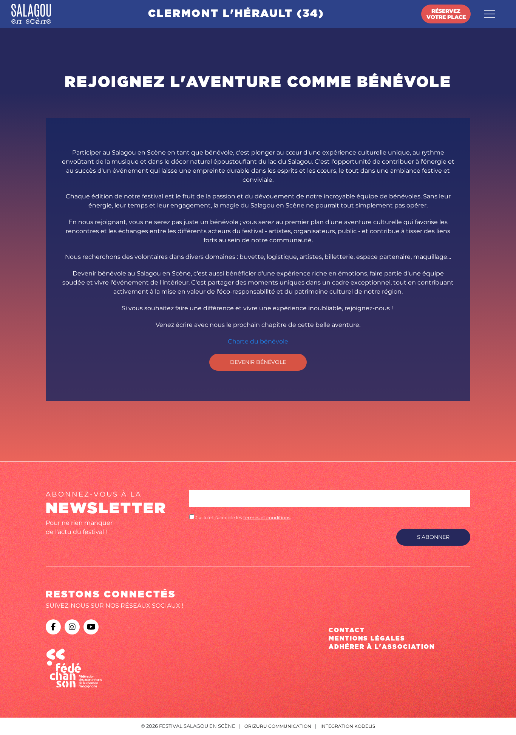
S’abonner (433, 537)
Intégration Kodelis (347, 726)
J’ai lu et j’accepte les (242, 517)
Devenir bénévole (258, 362)
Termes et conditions (266, 517)
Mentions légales (367, 639)
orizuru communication (277, 726)
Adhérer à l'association (382, 647)
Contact (347, 630)
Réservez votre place (446, 14)
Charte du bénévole (258, 341)
